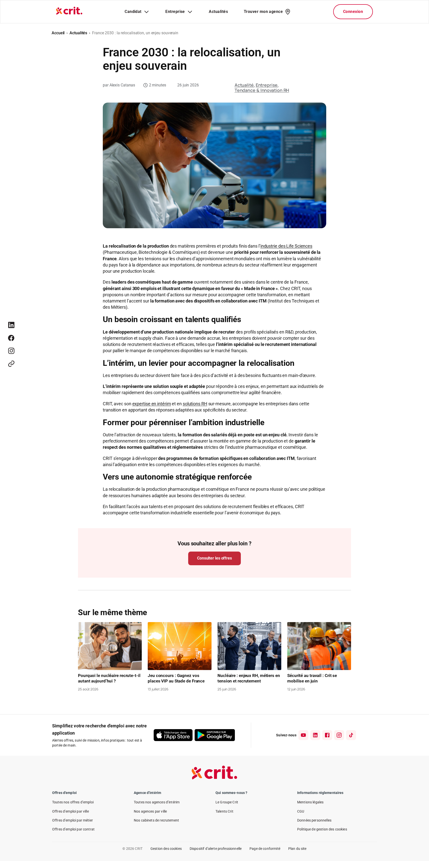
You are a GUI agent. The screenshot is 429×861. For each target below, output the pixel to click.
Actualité (244, 85)
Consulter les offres (214, 558)
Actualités (78, 33)
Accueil (58, 33)
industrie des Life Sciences (286, 246)
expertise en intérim (151, 403)
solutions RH (195, 403)
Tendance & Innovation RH (262, 90)
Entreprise (267, 85)
